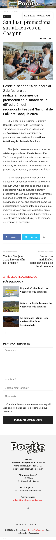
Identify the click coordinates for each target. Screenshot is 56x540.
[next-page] (10, 333)
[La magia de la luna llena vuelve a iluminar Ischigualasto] (11, 321)
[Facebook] (28, 509)
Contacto (34, 524)
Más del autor (13, 281)
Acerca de (21, 524)
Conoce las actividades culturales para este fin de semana (41, 261)
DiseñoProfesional (36, 530)
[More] (44, 237)
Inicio (5, 11)
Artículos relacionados (20, 276)
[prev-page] (5, 333)
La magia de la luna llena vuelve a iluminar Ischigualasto (34, 321)
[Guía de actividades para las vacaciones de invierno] (11, 306)
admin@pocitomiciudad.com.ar (28, 500)
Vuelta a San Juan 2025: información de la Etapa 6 (14, 259)
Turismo (14, 11)
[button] (5, 4)
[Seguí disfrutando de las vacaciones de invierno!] (11, 291)
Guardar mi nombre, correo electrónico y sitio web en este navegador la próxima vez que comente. (27, 407)
